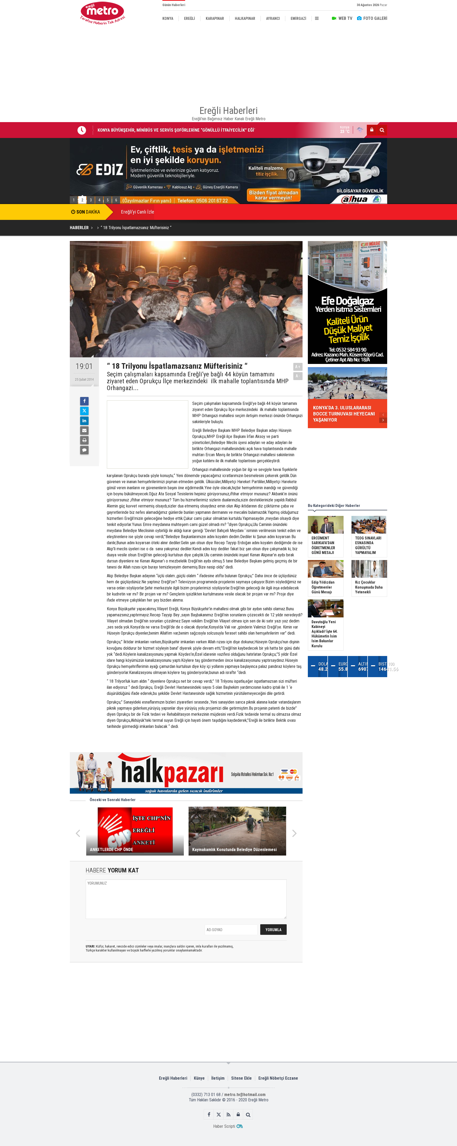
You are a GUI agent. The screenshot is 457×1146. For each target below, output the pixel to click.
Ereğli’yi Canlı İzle (137, 212)
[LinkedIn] (84, 421)
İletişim (218, 1078)
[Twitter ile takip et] (219, 1115)
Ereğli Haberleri (173, 1078)
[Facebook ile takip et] (209, 1115)
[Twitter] (84, 411)
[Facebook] (84, 401)
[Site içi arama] (382, 130)
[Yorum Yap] (84, 450)
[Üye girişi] (372, 130)
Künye (199, 1078)
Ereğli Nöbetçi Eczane (278, 1078)
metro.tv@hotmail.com (245, 1094)
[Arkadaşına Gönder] (84, 430)
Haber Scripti (224, 1126)
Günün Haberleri (173, 5)
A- (298, 375)
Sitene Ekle (241, 1078)
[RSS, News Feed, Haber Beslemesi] (229, 1115)
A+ (298, 366)
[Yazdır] (84, 440)
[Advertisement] (43, 122)
